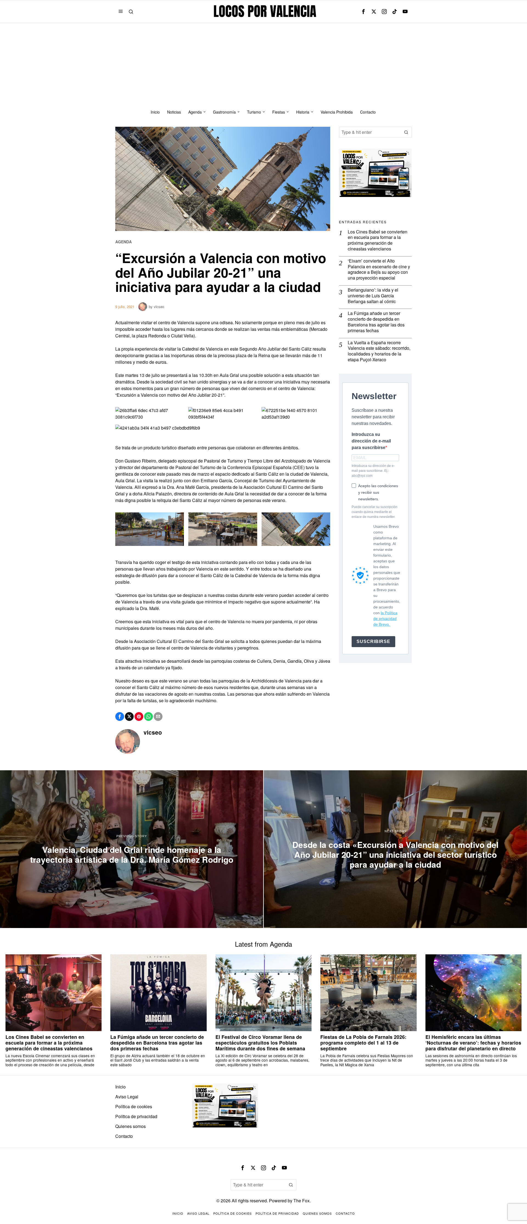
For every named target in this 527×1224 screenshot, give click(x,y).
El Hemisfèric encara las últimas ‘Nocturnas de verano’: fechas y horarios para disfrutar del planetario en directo (473, 1042)
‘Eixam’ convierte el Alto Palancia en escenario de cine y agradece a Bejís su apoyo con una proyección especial (379, 269)
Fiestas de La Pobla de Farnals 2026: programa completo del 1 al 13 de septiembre (363, 1042)
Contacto (124, 1136)
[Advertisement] (263, 64)
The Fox (301, 1200)
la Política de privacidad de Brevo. (385, 619)
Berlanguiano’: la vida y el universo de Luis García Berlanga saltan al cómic (373, 295)
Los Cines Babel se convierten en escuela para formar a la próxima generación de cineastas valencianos (377, 240)
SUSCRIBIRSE (373, 641)
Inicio (120, 1087)
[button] (406, 132)
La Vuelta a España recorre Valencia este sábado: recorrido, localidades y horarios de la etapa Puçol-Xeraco (379, 351)
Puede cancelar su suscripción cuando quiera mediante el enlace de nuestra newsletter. (374, 512)
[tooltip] (363, 11)
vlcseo (159, 306)
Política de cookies (133, 1106)
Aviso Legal (126, 1096)
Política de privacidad (136, 1116)
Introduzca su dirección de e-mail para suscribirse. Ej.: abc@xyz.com (373, 471)
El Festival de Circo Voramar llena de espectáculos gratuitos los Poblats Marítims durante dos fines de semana (260, 1042)
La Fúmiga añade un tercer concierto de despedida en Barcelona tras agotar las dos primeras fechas (376, 322)
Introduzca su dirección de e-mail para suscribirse (371, 441)
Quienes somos (130, 1126)
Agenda (123, 241)
